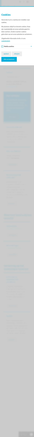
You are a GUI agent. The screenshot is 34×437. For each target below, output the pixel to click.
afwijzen (17, 54)
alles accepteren (9, 59)
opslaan (6, 54)
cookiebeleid (5, 41)
